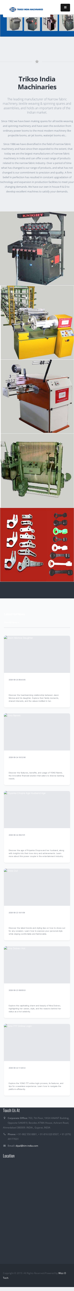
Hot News (60, 680)
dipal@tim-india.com (27, 1145)
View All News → (12, 622)
